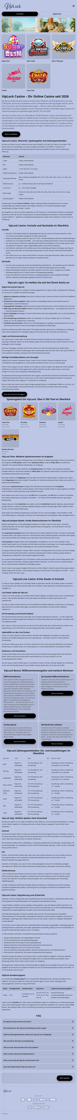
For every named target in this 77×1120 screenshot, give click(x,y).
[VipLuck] (13, 6)
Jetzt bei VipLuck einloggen (14, 394)
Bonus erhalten (11, 134)
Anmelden (19, 14)
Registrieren (57, 14)
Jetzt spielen (64, 1078)
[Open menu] (73, 6)
